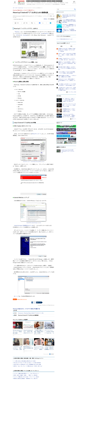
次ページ (16, 296)
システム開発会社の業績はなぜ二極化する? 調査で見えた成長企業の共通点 (69, 21)
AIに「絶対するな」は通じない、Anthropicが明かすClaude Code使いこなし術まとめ (68, 100)
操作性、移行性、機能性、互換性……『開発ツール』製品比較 (25, 375)
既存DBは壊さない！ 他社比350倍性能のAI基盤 (28, 348)
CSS (21, 35)
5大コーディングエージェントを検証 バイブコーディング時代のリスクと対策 (69, 105)
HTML (17, 35)
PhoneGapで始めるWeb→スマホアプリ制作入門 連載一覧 (26, 308)
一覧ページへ (73, 118)
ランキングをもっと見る (71, 91)
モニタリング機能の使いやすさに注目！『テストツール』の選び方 (26, 376)
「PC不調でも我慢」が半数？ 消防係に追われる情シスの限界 (38, 332)
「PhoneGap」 (17, 31)
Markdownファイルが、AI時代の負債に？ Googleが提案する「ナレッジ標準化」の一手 (67, 80)
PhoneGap (32, 59)
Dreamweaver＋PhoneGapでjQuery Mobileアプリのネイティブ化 (30, 313)
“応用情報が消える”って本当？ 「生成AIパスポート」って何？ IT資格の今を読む (69, 110)
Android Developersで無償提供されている (23, 225)
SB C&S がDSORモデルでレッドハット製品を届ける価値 (17, 332)
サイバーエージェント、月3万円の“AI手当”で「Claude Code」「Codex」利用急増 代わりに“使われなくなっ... (49, 333)
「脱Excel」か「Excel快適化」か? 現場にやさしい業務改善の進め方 (69, 30)
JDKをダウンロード (36, 133)
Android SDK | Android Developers (32, 222)
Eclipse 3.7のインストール (22, 299)
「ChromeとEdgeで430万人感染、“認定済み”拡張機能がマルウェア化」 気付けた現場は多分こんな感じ (49, 349)
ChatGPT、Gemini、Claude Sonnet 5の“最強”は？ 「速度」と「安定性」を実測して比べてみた (67, 55)
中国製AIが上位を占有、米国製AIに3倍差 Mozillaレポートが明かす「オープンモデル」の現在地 (67, 50)
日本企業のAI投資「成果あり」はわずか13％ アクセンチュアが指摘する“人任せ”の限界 (67, 68)
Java (42, 33)
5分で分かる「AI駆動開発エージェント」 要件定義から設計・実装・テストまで (69, 26)
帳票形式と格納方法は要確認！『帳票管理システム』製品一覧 (25, 378)
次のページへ (39, 302)
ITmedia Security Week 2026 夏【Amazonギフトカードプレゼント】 (67, 151)
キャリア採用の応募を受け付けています (64, 39)
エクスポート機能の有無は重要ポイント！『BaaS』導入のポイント (26, 373)
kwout (36, 59)
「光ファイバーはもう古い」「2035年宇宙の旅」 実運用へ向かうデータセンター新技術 (69, 115)
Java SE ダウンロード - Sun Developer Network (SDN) (32, 161)
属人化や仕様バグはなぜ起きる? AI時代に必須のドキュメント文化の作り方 (69, 16)
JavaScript (25, 35)
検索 (75, 9)
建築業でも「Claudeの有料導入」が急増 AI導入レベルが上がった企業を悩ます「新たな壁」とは (67, 63)
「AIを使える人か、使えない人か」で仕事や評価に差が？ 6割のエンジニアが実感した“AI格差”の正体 (67, 89)
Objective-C (46, 33)
